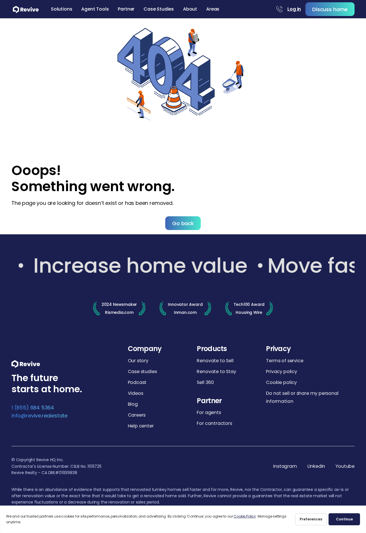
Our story (138, 360)
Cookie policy (281, 382)
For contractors (214, 423)
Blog (133, 404)
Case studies (142, 371)
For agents (209, 412)
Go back (183, 223)
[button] (61, 9)
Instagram (285, 466)
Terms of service (284, 360)
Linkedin (316, 466)
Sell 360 (205, 382)
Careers (137, 415)
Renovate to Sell (215, 360)
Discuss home (330, 9)
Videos (135, 393)
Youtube (345, 466)
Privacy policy (281, 371)
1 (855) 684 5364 (32, 407)
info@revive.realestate (39, 415)
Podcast (137, 382)
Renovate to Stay (216, 371)
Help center (141, 426)
